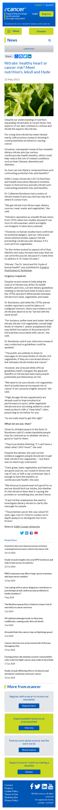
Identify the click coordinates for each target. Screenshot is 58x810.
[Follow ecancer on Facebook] (32, 786)
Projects (9, 788)
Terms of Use (11, 794)
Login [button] (35, 13)
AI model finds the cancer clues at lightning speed (28, 632)
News (12, 40)
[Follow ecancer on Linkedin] (44, 786)
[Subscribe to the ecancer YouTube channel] (50, 786)
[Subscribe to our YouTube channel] (36, 533)
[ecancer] (16, 9)
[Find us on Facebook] (31, 533)
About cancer (29, 750)
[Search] (49, 40)
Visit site (29, 728)
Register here (29, 705)
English (38, 5)
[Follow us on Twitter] (22, 533)
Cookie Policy (11, 791)
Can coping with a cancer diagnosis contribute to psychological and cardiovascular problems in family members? (28, 590)
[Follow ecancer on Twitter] (37, 786)
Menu (15, 30)
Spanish (49, 5)
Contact (9, 785)
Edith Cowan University (27, 526)
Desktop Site (11, 797)
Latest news (29, 48)
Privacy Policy (11, 800)
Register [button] (46, 14)
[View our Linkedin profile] (27, 533)
